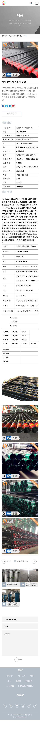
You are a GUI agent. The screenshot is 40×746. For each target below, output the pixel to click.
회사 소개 (22, 676)
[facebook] (5, 706)
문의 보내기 (11, 114)
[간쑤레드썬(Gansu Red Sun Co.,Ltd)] (4, 3)
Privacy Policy (25, 686)
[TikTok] (35, 706)
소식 (9, 681)
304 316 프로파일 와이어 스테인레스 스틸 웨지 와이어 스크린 (31, 585)
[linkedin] (11, 706)
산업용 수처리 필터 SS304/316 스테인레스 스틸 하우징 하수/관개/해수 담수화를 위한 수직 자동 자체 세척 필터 (12, 604)
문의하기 (28, 681)
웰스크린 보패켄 (12, 584)
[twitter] (17, 706)
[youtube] (23, 706)
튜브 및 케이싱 (17, 36)
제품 (10, 36)
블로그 (18, 681)
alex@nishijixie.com (21, 717)
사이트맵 (10, 686)
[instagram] (29, 706)
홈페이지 (4, 36)
